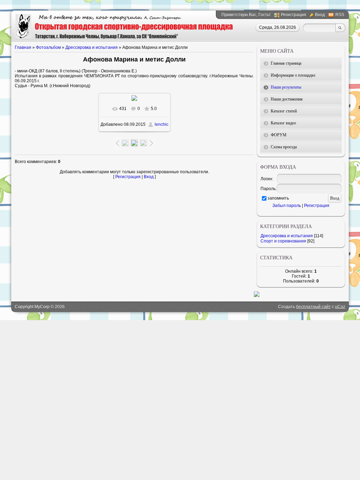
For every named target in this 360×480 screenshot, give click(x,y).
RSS (339, 14)
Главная (23, 47)
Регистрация (293, 14)
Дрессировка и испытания (91, 47)
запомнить (278, 198)
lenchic (161, 124)
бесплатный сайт (313, 306)
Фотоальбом (48, 47)
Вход (320, 14)
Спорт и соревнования (283, 241)
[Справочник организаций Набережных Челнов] (256, 295)
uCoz (340, 306)
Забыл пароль (286, 205)
